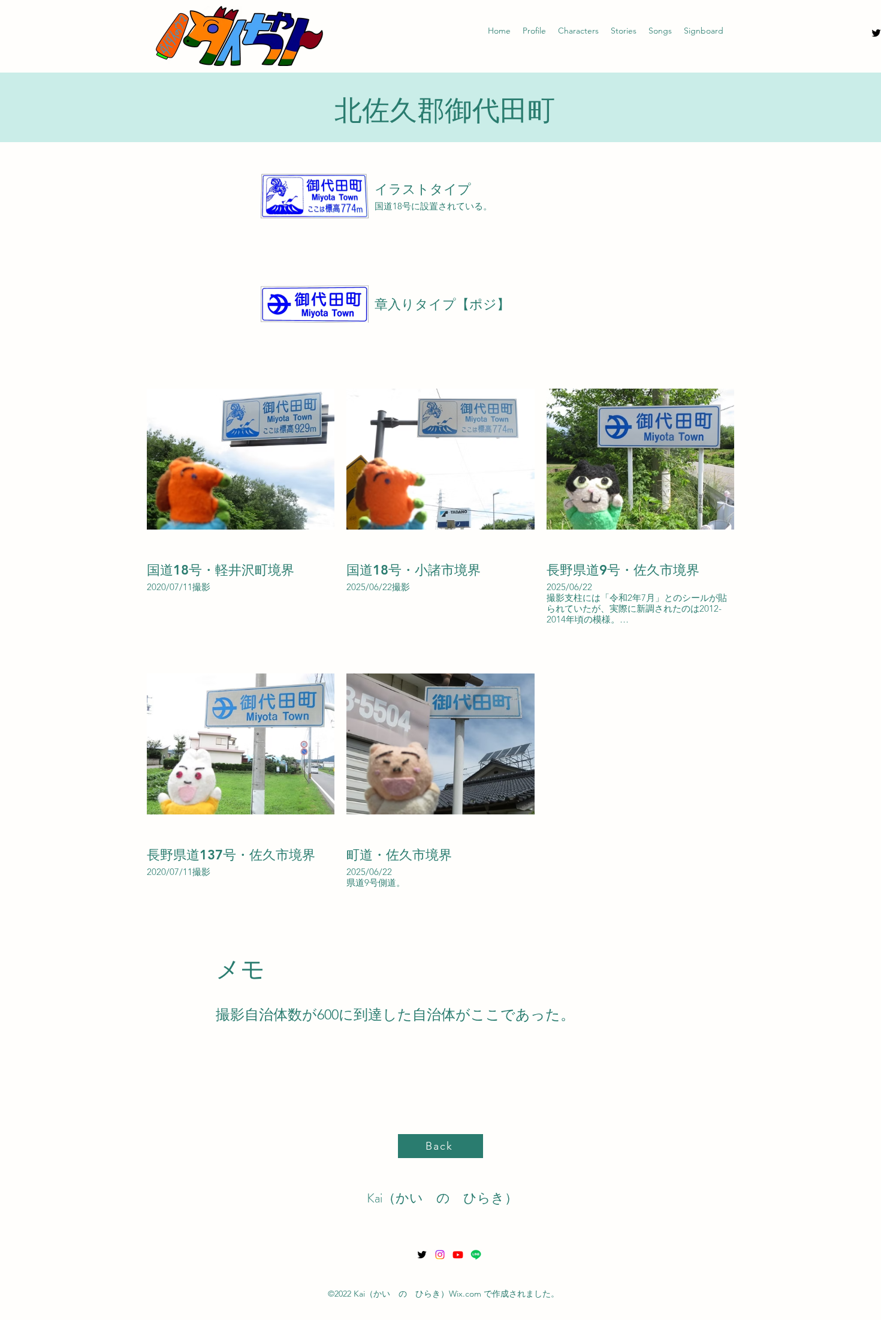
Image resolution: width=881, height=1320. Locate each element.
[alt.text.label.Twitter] (422, 1255)
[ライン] (476, 1255)
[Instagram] (440, 1255)
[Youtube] (458, 1255)
